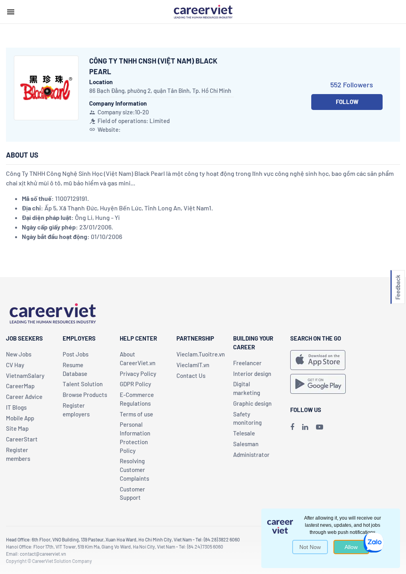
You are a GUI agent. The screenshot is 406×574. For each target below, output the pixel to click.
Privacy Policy (138, 373)
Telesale (244, 433)
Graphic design (252, 403)
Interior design (252, 373)
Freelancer (247, 362)
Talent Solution (83, 383)
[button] (398, 287)
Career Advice (24, 396)
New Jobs (18, 354)
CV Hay (15, 364)
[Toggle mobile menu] (10, 12)
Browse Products (85, 394)
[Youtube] (319, 426)
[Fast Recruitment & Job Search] (203, 11)
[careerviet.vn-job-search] (317, 360)
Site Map (17, 428)
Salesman (246, 443)
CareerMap (20, 385)
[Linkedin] (305, 426)
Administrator (251, 454)
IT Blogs (16, 407)
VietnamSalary (25, 375)
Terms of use (136, 414)
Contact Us (190, 375)
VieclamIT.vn (192, 364)
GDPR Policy (135, 383)
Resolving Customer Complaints (134, 469)
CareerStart (22, 439)
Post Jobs (75, 354)
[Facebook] (292, 426)
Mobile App (20, 418)
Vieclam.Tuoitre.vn (200, 354)
